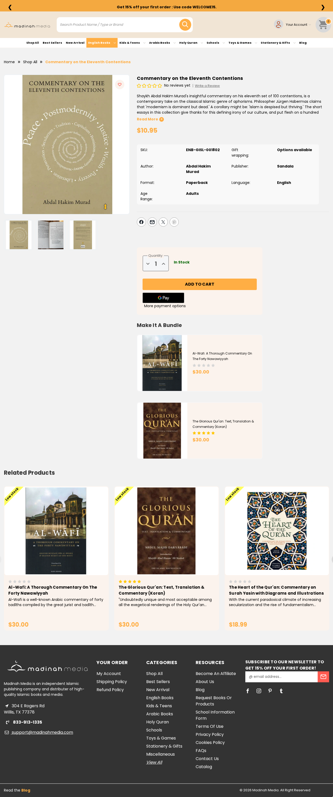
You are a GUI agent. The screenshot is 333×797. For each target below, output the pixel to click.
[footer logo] (47, 666)
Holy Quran (188, 43)
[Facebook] (141, 222)
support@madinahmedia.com (42, 732)
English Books (99, 43)
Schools (213, 43)
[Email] (152, 222)
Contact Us (207, 759)
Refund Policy (110, 690)
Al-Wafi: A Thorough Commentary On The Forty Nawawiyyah (52, 590)
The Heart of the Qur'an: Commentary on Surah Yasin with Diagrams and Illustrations (276, 590)
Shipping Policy (112, 682)
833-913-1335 (27, 722)
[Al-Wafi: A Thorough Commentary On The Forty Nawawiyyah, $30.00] (56, 530)
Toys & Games (240, 43)
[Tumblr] (281, 691)
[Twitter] (163, 222)
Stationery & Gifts (276, 43)
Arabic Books (160, 43)
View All (154, 762)
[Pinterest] (174, 222)
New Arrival (75, 43)
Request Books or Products (214, 701)
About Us (205, 682)
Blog (303, 43)
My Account (109, 674)
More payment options (165, 305)
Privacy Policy (210, 734)
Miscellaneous (160, 754)
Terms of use (209, 726)
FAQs (201, 751)
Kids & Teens (129, 43)
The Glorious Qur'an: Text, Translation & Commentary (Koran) (161, 590)
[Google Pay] (163, 298)
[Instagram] (259, 691)
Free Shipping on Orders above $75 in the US (166, 7)
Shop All (32, 43)
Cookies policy (210, 742)
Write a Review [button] (207, 85)
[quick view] (49, 540)
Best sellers (52, 43)
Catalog (204, 767)
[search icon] (185, 25)
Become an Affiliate (216, 674)
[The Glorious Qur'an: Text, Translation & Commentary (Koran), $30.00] (167, 530)
